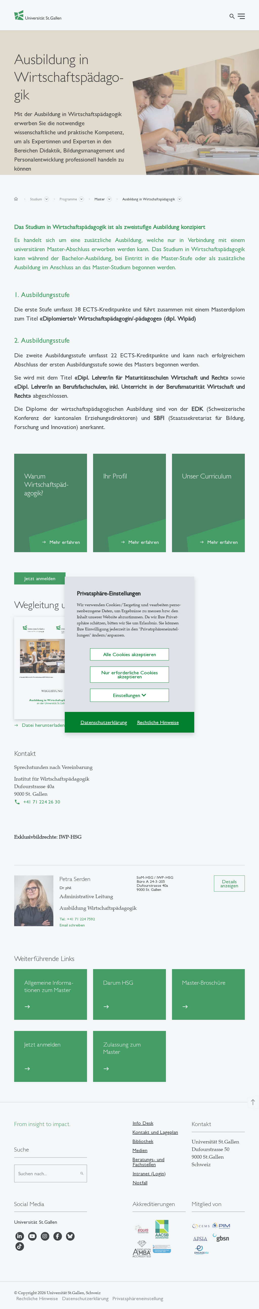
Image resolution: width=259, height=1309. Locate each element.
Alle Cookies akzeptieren (129, 654)
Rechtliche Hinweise (158, 722)
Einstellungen (127, 695)
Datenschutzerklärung (103, 722)
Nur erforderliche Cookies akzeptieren (129, 675)
